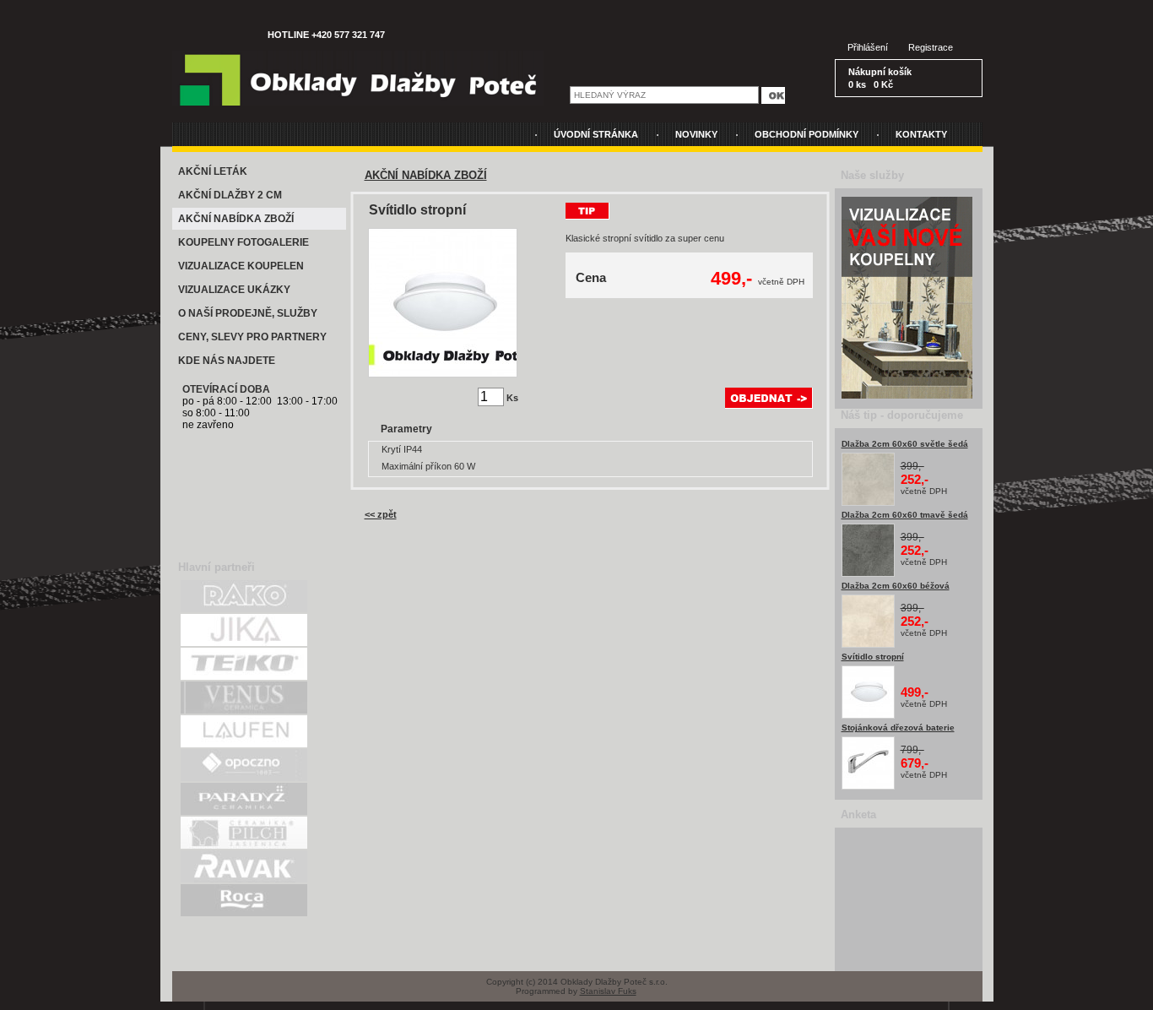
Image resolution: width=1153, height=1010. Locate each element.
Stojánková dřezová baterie (898, 727)
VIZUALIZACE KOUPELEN (241, 266)
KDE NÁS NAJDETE (226, 361)
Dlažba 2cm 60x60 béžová (896, 585)
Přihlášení (867, 47)
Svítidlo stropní (873, 656)
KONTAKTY (921, 134)
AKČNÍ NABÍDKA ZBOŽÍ (236, 219)
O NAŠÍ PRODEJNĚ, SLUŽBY (247, 313)
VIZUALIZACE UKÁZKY (234, 290)
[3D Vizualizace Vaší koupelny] (907, 395)
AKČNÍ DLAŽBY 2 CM (230, 195)
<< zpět (381, 514)
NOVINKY (696, 134)
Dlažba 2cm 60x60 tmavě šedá (905, 514)
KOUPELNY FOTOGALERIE (243, 242)
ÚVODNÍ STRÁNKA (596, 134)
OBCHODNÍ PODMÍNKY (806, 134)
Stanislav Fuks (608, 991)
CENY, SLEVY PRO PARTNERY (252, 337)
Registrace (930, 47)
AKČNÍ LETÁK (212, 171)
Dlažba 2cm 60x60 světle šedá (905, 443)
